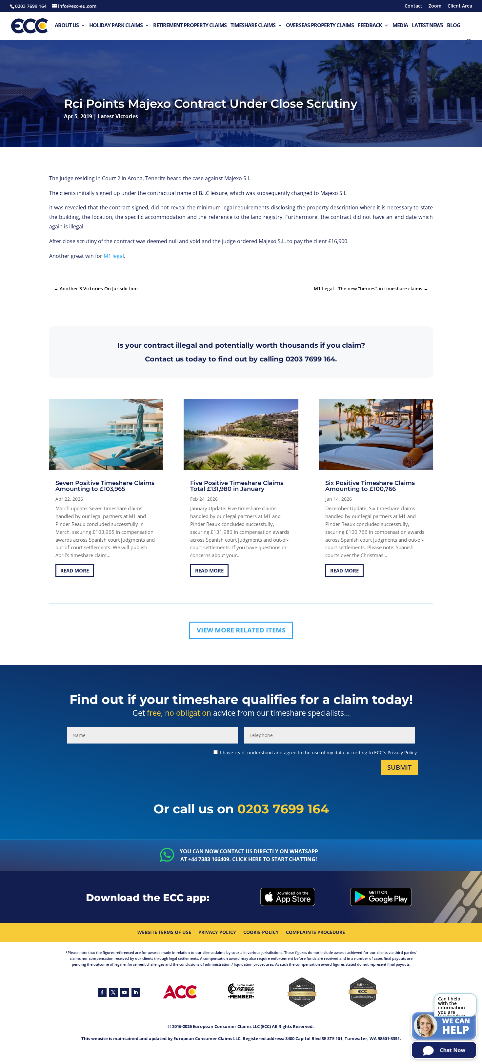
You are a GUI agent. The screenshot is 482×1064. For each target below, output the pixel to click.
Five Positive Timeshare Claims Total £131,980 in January (236, 486)
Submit (399, 767)
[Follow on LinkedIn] (135, 992)
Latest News (427, 26)
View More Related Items (241, 630)
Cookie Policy (261, 932)
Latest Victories (118, 116)
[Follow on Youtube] (124, 992)
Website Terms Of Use (164, 932)
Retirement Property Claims (190, 26)
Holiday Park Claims (116, 26)
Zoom (435, 6)
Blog (453, 26)
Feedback (370, 26)
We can (456, 1026)
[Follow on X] (113, 992)
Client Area (460, 6)
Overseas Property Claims (320, 26)
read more (74, 570)
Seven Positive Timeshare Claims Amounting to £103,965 (104, 486)
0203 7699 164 (310, 359)
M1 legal (114, 256)
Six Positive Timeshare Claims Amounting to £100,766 (370, 486)
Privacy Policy (217, 932)
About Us (67, 26)
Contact (413, 6)
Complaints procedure (315, 932)
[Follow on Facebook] (102, 992)
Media (400, 26)
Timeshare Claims (253, 26)
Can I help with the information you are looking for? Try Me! (451, 1006)
